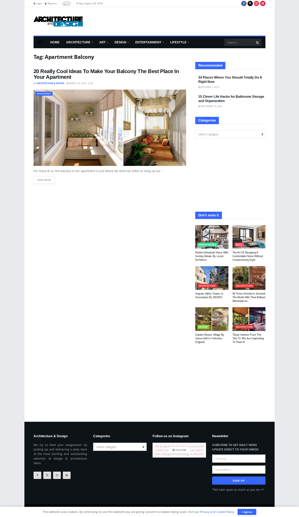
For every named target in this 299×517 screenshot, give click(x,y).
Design (120, 42)
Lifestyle (178, 42)
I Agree (247, 512)
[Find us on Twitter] (250, 3)
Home (55, 42)
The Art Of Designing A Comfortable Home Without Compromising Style (247, 256)
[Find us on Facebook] (244, 3)
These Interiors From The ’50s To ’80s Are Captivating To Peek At (248, 338)
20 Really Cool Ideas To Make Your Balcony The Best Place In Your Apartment (106, 74)
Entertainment (148, 42)
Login (39, 3)
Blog (239, 244)
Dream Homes (207, 244)
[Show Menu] (39, 42)
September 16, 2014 (211, 106)
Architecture (78, 42)
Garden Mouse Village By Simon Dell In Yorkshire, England (209, 338)
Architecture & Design (50, 83)
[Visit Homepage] (58, 21)
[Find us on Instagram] (256, 3)
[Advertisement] (191, 21)
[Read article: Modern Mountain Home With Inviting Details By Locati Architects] (211, 237)
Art (102, 42)
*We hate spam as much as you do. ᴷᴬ (238, 490)
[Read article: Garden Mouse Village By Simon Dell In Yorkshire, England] (211, 319)
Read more (46, 178)
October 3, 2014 (209, 87)
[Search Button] (257, 42)
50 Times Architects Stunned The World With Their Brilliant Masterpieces (248, 297)
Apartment (44, 93)
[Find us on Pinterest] (262, 3)
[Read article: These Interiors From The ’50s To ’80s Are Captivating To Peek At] (249, 319)
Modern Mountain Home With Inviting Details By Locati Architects (211, 256)
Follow (180, 450)
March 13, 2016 (77, 83)
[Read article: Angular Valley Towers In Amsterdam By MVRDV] (211, 278)
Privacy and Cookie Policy (217, 512)
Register (52, 3)
